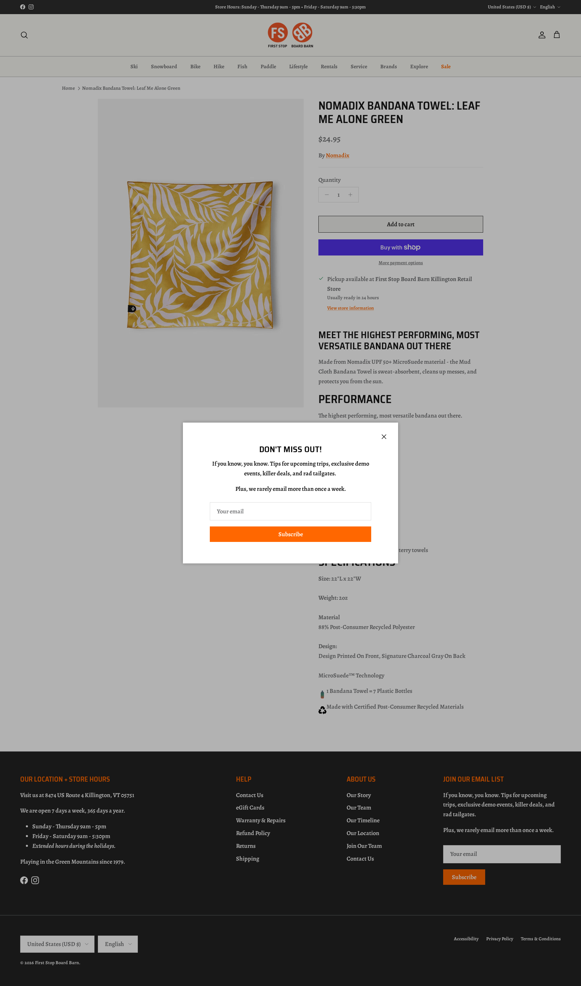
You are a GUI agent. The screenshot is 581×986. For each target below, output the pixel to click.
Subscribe (290, 534)
